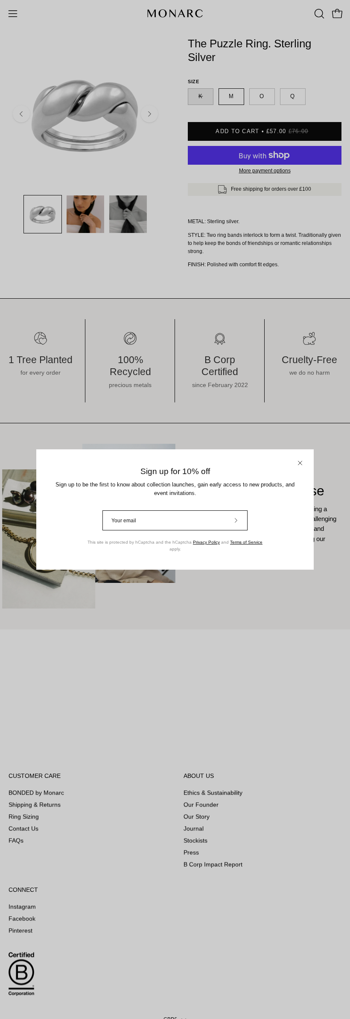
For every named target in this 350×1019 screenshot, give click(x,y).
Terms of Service (246, 542)
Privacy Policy (206, 542)
